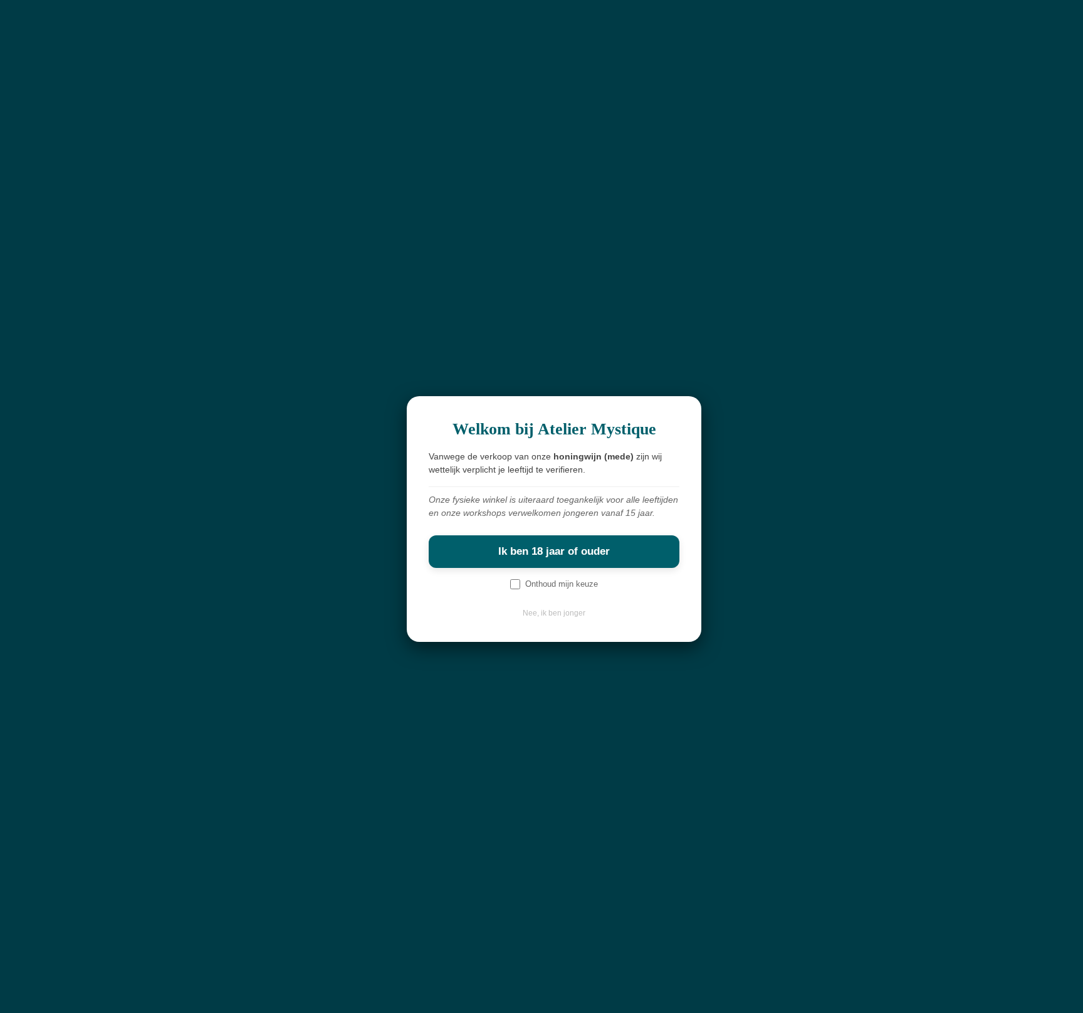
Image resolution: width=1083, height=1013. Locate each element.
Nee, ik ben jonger (554, 613)
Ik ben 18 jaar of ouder (554, 551)
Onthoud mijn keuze (561, 584)
